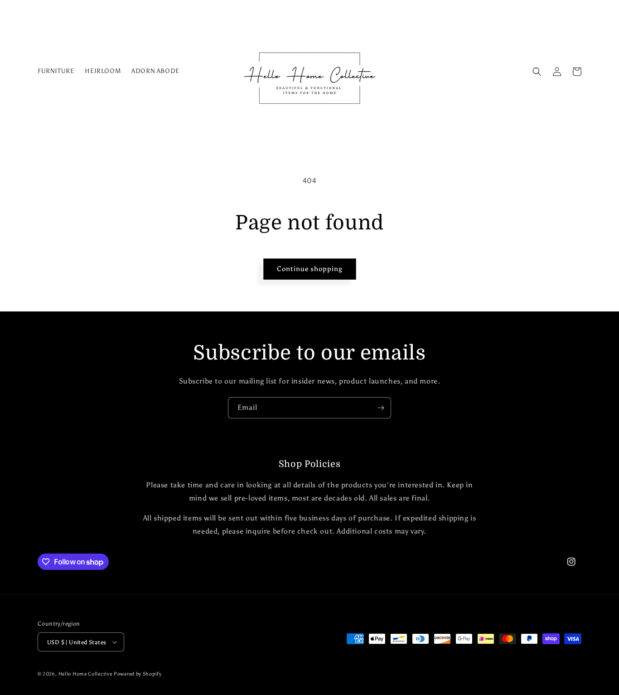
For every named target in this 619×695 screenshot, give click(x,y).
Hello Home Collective (85, 674)
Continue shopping (310, 269)
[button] (537, 72)
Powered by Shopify (138, 674)
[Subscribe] (381, 407)
